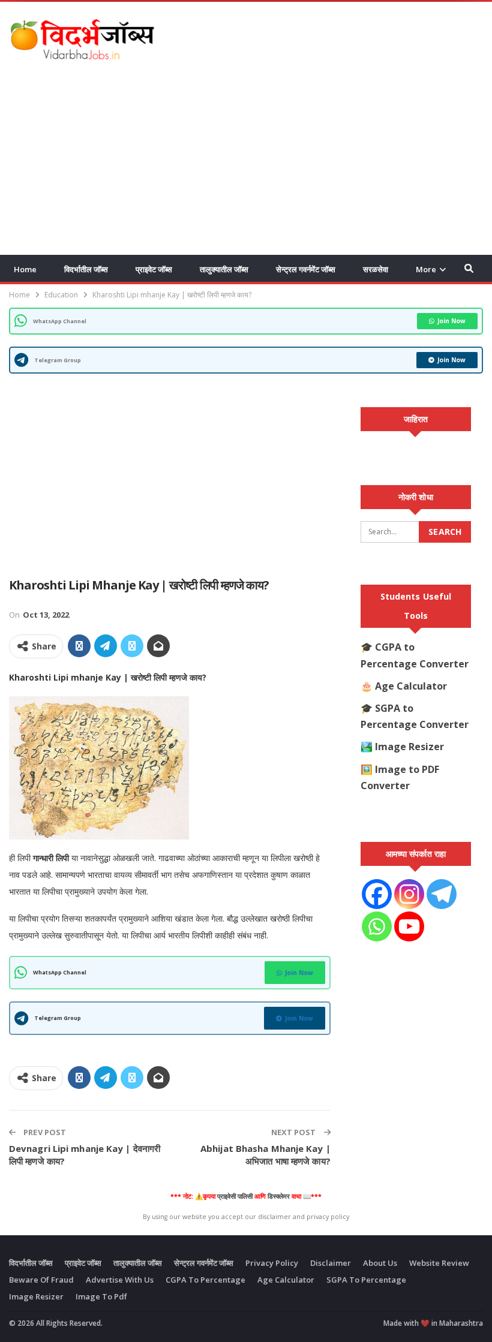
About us (380, 1262)
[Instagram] (409, 894)
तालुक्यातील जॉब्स (224, 269)
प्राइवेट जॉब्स (154, 269)
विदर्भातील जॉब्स (86, 269)
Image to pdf (101, 1296)
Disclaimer (330, 1262)
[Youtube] (409, 926)
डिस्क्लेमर (279, 1196)
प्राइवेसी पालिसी (235, 1196)
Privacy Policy (271, 1262)
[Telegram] (442, 894)
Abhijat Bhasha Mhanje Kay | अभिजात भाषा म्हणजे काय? (265, 1154)
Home (25, 269)
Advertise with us (120, 1279)
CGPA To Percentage (205, 1279)
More (426, 269)
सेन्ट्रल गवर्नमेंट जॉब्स (305, 269)
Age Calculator (411, 686)
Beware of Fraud (41, 1279)
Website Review (439, 1262)
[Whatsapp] (377, 926)
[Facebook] (377, 894)
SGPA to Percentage (366, 1279)
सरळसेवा (375, 269)
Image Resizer (409, 746)
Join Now (451, 321)
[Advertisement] (342, 37)
